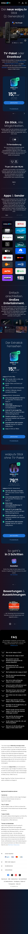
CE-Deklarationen (8, 881)
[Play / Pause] (25, 40)
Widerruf (22, 881)
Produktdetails (14, 108)
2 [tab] (15, 113)
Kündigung (17, 881)
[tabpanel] (14, 93)
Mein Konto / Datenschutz (13, 844)
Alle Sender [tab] (20, 215)
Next (24, 113)
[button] (14, 182)
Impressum (4, 879)
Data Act (18, 884)
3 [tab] (15, 584)
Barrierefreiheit (23, 879)
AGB (9, 879)
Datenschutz (14, 879)
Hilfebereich (13, 645)
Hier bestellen (14, 574)
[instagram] (12, 875)
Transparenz (12, 884)
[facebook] (8, 875)
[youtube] (16, 875)
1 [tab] (13, 113)
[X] (20, 875)
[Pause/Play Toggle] (10, 624)
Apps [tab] (6, 215)
